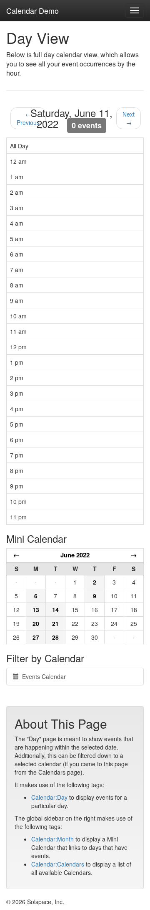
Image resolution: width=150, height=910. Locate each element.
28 (55, 637)
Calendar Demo (32, 10)
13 (35, 609)
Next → (128, 118)
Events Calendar (42, 676)
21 (55, 623)
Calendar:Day (49, 797)
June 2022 (75, 554)
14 (55, 609)
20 (35, 623)
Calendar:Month (52, 839)
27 (35, 637)
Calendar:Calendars (57, 864)
